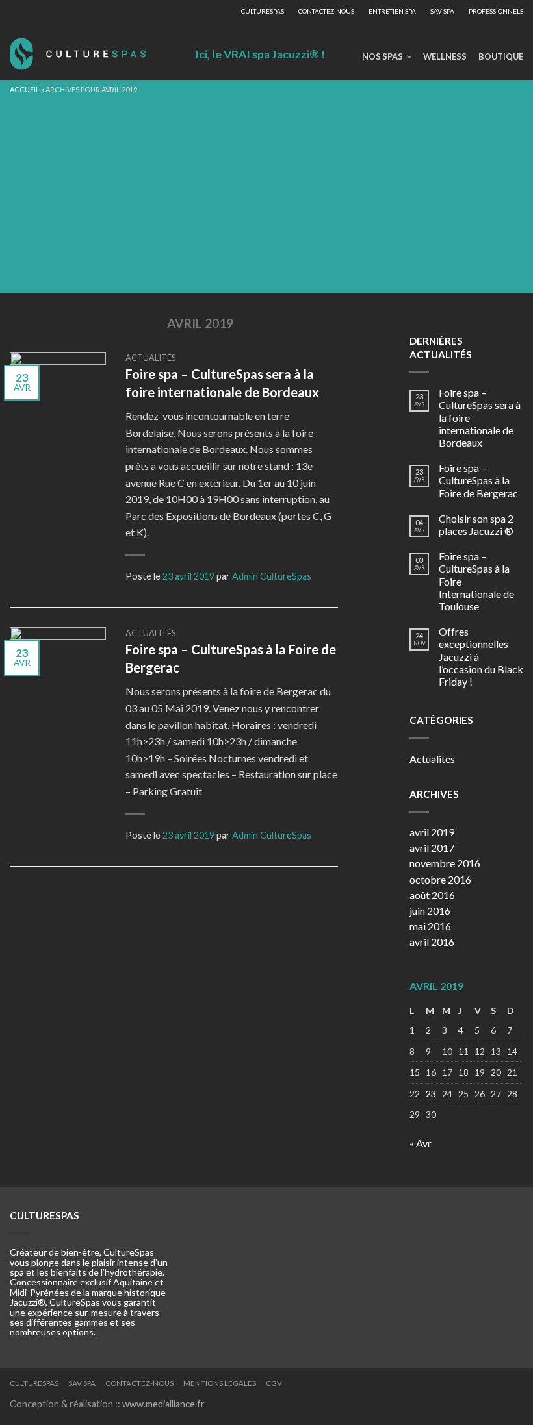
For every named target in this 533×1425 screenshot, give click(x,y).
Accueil (25, 89)
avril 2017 (432, 847)
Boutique (500, 56)
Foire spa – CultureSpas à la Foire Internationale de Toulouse (476, 581)
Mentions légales (219, 1383)
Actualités (150, 358)
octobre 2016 (440, 879)
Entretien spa (392, 11)
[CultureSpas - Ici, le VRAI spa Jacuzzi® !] (78, 50)
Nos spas (382, 56)
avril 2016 (432, 942)
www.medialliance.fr (163, 1403)
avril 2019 (432, 832)
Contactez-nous (326, 11)
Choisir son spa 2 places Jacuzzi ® (476, 524)
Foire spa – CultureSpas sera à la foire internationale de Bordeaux (480, 417)
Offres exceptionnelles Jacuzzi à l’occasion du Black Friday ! (481, 656)
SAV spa (442, 11)
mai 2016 (430, 926)
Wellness (445, 56)
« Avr (421, 1143)
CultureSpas (262, 11)
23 (431, 1093)
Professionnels (496, 11)
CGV (274, 1383)
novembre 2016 (445, 863)
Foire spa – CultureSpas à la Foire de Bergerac (478, 480)
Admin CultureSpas (271, 576)
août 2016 (432, 895)
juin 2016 (430, 910)
